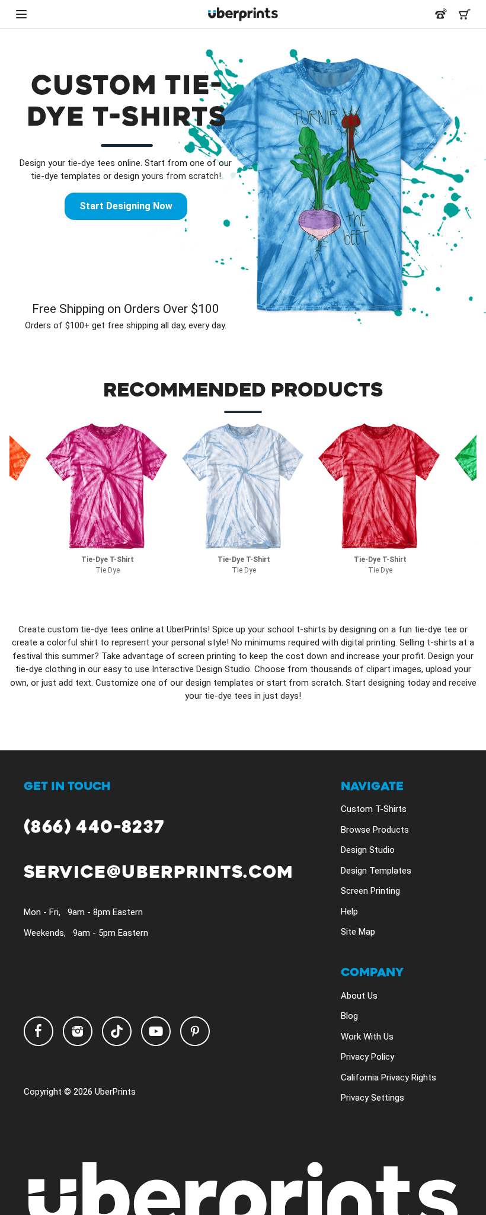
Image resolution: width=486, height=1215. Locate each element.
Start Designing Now (125, 206)
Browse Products (375, 829)
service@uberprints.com (158, 872)
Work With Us (367, 1036)
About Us (359, 995)
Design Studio (368, 850)
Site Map (358, 931)
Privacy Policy (367, 1056)
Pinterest (195, 1031)
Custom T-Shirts (374, 809)
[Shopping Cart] (464, 14)
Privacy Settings (372, 1097)
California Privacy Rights (388, 1077)
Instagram (77, 1031)
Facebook (38, 1031)
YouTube (156, 1031)
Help (349, 911)
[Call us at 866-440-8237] (440, 14)
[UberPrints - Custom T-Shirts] (243, 14)
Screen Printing (370, 890)
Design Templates (376, 870)
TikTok (117, 1031)
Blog (349, 1016)
